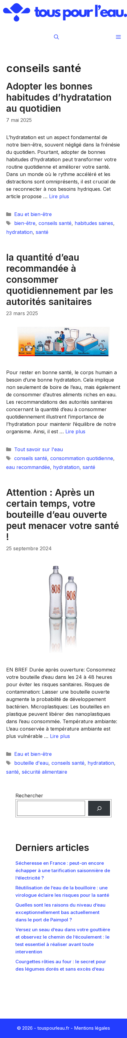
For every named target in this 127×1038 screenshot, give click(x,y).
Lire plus (59, 196)
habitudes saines (94, 223)
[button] (56, 37)
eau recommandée (28, 467)
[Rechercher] (99, 808)
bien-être (24, 223)
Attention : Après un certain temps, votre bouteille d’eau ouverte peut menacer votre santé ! (62, 514)
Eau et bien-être (33, 214)
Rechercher (29, 795)
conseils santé (55, 223)
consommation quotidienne (81, 458)
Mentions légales (92, 1028)
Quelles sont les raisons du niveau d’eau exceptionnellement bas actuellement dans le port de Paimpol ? (60, 912)
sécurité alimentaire (44, 772)
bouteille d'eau (31, 763)
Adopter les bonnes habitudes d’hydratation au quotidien (59, 97)
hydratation (19, 232)
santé (42, 232)
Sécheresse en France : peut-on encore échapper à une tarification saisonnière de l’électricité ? (62, 870)
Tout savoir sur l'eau (38, 449)
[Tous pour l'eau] (65, 12)
